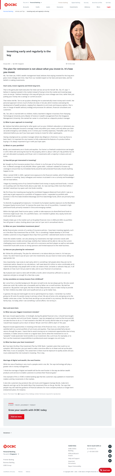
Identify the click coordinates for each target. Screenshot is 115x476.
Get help (108, 2)
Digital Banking (76, 2)
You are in (6, 454)
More (98, 7)
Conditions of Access (9, 471)
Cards (37, 7)
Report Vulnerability (74, 466)
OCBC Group (7, 465)
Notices (28, 471)
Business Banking (8, 462)
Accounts (26, 7)
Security (86, 2)
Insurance (60, 7)
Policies (20, 471)
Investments (74, 7)
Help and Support (74, 458)
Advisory (87, 7)
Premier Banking (63, 2)
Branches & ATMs (97, 2)
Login (109, 7)
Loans (48, 7)
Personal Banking (8, 11)
